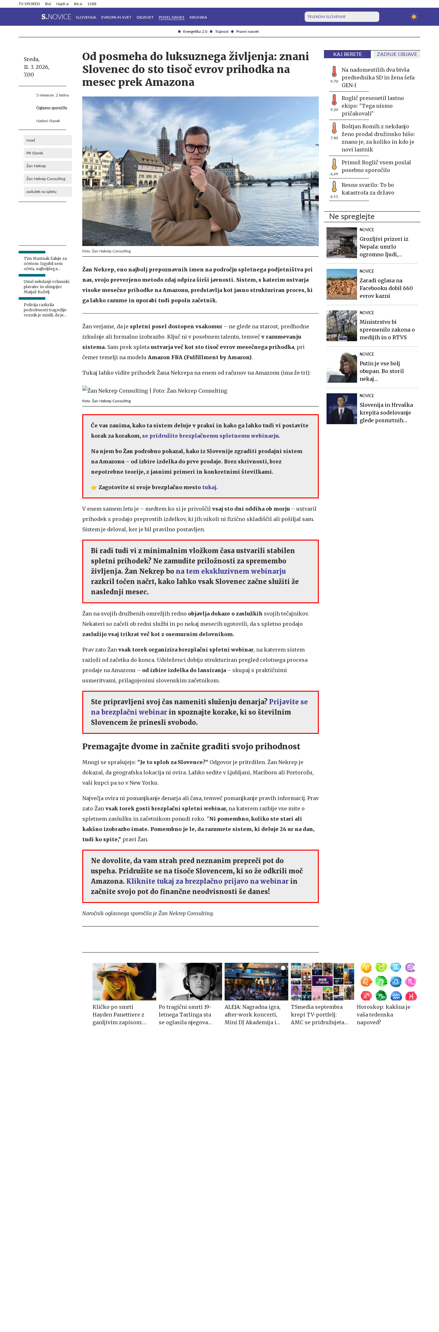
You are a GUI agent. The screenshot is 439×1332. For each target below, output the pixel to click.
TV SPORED (29, 4)
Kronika (198, 17)
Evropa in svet (116, 17)
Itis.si (78, 4)
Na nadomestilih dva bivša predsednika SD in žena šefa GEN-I (378, 77)
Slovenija (86, 17)
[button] (22, 16)
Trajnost (221, 31)
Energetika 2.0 (195, 31)
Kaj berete (347, 54)
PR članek (34, 153)
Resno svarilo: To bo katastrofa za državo (368, 189)
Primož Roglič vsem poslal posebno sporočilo (376, 166)
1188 (91, 4)
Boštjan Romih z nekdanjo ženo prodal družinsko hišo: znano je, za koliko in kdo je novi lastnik (378, 138)
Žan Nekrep (36, 166)
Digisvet (145, 17)
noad (30, 140)
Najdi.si (62, 4)
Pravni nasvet (247, 31)
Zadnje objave (397, 54)
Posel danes (171, 17)
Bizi (48, 4)
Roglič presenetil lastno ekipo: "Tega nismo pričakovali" (373, 106)
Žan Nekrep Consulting (45, 179)
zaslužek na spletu (41, 192)
